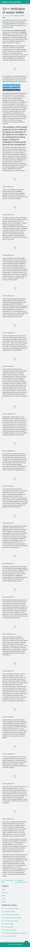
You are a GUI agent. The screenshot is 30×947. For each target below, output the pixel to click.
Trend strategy (16, 87)
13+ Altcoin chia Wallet (8, 924)
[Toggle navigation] (27, 1)
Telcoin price (6, 87)
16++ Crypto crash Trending (9, 930)
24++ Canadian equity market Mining (11, 917)
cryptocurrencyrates (11, 2)
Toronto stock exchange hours (11, 85)
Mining (3, 895)
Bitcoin (3, 889)
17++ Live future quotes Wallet (10, 920)
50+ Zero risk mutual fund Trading (10, 914)
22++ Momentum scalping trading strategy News (14, 933)
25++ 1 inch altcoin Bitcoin (9, 936)
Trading (4, 901)
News (3, 898)
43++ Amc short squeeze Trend (10, 908)
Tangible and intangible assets (11, 90)
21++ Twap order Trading (8, 911)
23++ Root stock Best (7, 927)
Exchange (4, 892)
